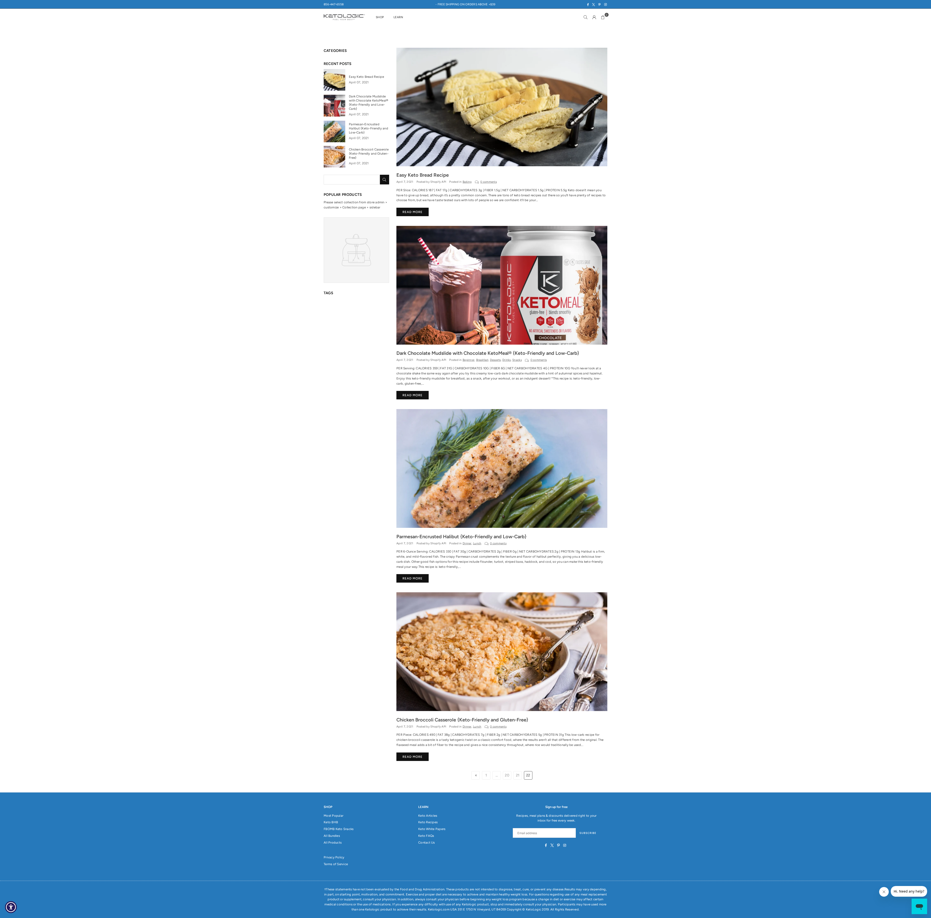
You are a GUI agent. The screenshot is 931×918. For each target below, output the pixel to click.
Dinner (467, 543)
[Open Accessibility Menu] (11, 907)
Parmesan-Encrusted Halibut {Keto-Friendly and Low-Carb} (461, 536)
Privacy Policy (334, 857)
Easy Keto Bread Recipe (422, 175)
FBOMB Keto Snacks (338, 829)
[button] (603, 17)
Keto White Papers (431, 829)
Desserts (495, 360)
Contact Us (426, 842)
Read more (412, 212)
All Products (333, 842)
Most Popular (333, 815)
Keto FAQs (426, 836)
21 (518, 775)
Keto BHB (331, 822)
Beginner (468, 360)
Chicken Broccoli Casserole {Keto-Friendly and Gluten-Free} (462, 720)
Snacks (517, 360)
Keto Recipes (428, 822)
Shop (380, 17)
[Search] (585, 17)
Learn (398, 17)
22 (528, 775)
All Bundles (332, 836)
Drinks (506, 360)
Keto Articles (427, 815)
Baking (467, 181)
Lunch (477, 543)
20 (507, 775)
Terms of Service (336, 864)
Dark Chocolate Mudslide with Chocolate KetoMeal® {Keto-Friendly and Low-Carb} (487, 353)
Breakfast (482, 360)
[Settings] (594, 17)
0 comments (488, 181)
